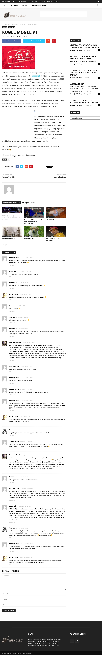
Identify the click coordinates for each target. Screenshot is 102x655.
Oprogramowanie (39, 5)
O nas (43, 1)
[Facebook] (95, 1)
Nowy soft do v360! (8, 177)
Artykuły (5, 27)
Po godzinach (11, 27)
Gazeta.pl (36, 76)
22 (26, 36)
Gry (5, 5)
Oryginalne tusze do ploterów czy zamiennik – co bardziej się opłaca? (84, 72)
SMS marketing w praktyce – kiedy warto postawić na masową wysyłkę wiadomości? (83, 58)
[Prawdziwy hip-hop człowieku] (56, 231)
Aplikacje (14, 5)
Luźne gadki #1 (51, 219)
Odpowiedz (12, 265)
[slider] (8, 155)
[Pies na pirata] (34, 231)
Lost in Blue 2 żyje (60, 177)
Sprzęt (25, 5)
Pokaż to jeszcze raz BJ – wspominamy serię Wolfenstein (33, 221)
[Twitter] (98, 1)
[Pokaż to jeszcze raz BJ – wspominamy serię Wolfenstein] (34, 212)
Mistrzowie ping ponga (10, 239)
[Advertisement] (63, 14)
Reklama (49, 1)
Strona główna (22, 1)
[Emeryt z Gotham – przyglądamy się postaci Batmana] (12, 210)
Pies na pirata (29, 239)
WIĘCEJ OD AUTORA (29, 203)
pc (8, 159)
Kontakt (56, 1)
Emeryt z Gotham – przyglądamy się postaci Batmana (11, 217)
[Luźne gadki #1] (56, 212)
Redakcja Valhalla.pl (76, 50)
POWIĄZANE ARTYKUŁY (11, 203)
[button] (97, 5)
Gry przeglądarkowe (33, 1)
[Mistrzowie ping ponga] (12, 231)
